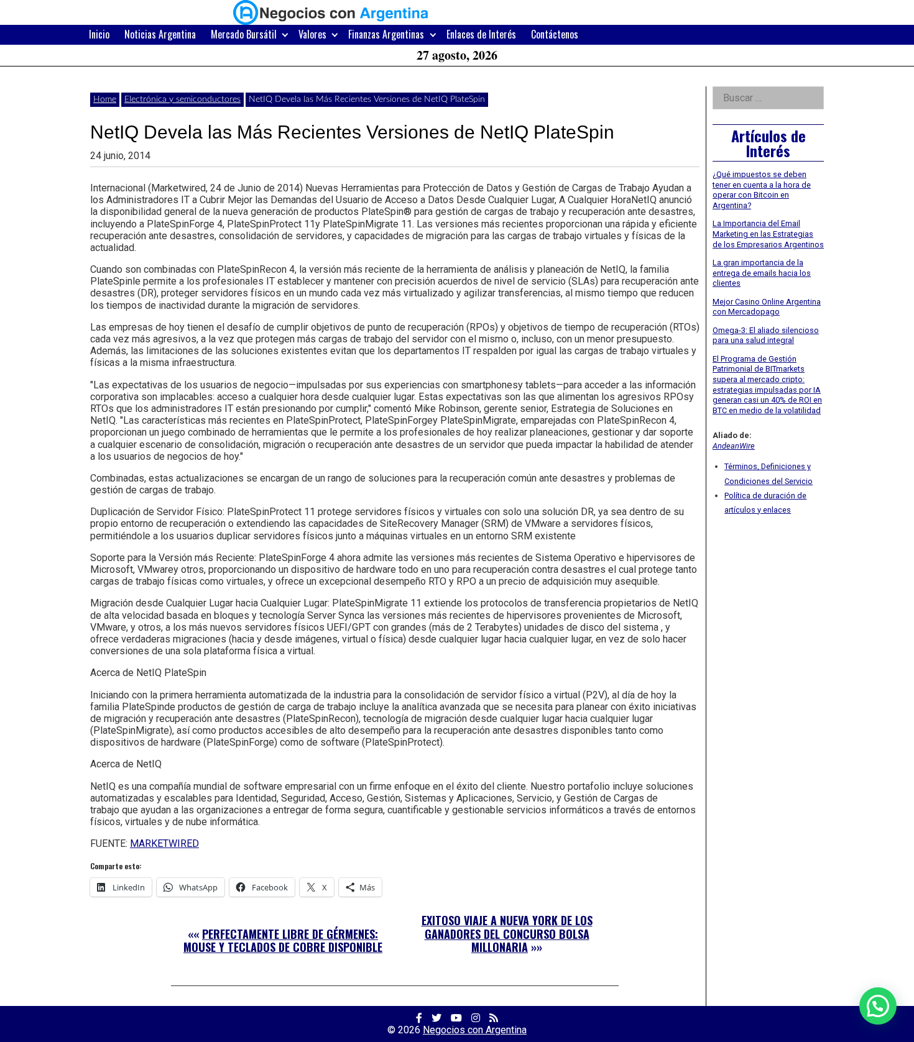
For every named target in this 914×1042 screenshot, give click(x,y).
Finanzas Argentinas (386, 34)
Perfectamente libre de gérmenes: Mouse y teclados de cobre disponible (282, 941)
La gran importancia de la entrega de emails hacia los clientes (762, 273)
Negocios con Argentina (475, 1030)
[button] (878, 1006)
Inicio (99, 34)
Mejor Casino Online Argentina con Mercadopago (767, 307)
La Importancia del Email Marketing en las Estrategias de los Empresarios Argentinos (768, 234)
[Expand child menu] (285, 34)
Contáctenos (554, 34)
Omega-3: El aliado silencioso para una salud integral (766, 335)
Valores (312, 34)
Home (104, 99)
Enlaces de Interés (481, 34)
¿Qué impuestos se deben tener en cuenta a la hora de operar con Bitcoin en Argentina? (762, 190)
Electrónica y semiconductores (182, 99)
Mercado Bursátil (244, 34)
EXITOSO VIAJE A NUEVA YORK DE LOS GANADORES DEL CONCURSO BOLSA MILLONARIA (507, 933)
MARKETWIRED (164, 843)
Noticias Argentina (160, 34)
